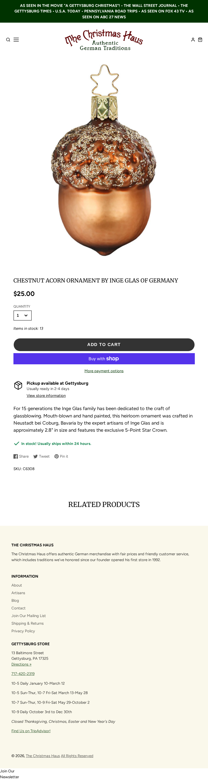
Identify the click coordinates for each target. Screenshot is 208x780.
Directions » (21, 664)
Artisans (18, 593)
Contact (18, 608)
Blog (15, 600)
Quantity (21, 306)
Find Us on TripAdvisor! (30, 731)
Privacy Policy (23, 631)
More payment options (104, 371)
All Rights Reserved (77, 756)
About (16, 585)
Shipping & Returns (27, 623)
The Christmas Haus (43, 756)
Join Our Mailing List (28, 615)
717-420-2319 (22, 673)
